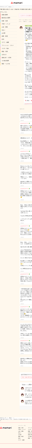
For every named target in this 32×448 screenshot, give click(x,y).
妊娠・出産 (5, 21)
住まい (3, 30)
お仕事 (3, 33)
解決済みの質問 (6, 17)
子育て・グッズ (6, 24)
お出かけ (4, 54)
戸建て (28, 100)
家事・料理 (5, 36)
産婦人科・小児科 (6, 57)
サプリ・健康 (5, 42)
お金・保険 (5, 27)
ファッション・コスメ (8, 45)
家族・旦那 (5, 51)
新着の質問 (5, 14)
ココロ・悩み (5, 48)
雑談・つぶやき (6, 63)
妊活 (3, 39)
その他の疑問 (5, 60)
